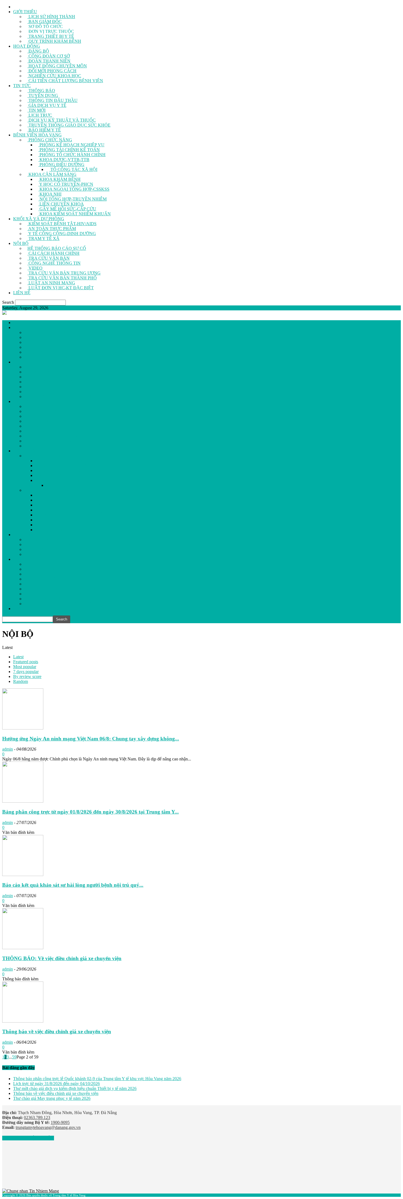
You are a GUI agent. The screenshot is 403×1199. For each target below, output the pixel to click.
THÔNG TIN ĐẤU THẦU (52, 100)
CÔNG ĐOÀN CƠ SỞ (48, 56)
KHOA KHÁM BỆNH (59, 179)
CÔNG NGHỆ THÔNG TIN (54, 263)
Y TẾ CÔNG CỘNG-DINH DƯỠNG (61, 233)
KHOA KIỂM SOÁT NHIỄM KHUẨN (74, 213)
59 (14, 1057)
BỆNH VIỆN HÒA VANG (37, 135)
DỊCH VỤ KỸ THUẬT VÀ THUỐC (61, 120)
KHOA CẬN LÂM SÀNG (51, 174)
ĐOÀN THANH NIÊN (48, 61)
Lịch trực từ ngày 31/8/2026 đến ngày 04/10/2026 (56, 1083)
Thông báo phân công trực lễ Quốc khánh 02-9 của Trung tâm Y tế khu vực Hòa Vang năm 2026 (97, 1078)
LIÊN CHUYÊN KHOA (61, 204)
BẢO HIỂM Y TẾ (44, 130)
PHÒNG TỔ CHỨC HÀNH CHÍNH (72, 154)
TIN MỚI (36, 110)
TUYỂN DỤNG (42, 95)
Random (20, 681)
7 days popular (26, 671)
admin (7, 749)
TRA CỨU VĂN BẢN (48, 258)
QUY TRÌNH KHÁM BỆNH (54, 41)
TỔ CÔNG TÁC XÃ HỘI (73, 169)
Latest (18, 656)
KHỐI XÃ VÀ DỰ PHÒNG (38, 218)
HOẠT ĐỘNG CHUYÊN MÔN (57, 66)
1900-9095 (60, 1122)
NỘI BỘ (21, 243)
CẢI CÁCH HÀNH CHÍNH (53, 253)
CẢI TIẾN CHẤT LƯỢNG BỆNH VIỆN (65, 80)
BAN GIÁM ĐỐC (44, 21)
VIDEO (34, 268)
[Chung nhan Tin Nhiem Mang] (30, 1191)
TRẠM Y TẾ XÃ (43, 238)
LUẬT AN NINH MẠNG (51, 283)
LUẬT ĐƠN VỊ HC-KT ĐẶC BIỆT (60, 287)
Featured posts (25, 661)
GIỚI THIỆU (25, 11)
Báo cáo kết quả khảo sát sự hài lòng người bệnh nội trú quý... (72, 885)
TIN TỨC (22, 85)
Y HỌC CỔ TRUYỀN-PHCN (65, 184)
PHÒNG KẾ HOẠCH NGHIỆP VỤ (71, 144)
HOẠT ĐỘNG (26, 46)
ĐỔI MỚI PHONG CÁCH (51, 70)
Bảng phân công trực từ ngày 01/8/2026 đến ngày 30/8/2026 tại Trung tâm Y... (90, 812)
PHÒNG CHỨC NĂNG (49, 140)
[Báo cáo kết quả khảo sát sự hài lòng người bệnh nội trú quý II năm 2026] (22, 874)
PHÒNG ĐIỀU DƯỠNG (61, 164)
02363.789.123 (37, 1117)
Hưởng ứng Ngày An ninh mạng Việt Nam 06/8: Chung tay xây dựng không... (90, 739)
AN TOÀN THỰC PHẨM (51, 228)
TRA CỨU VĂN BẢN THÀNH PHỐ (62, 278)
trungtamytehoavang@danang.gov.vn (48, 1127)
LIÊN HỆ (21, 292)
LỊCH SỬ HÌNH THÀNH (51, 16)
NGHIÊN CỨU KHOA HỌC (54, 75)
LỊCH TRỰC (39, 115)
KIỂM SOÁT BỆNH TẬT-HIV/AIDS (62, 223)
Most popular (24, 666)
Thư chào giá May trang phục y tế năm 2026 (51, 1098)
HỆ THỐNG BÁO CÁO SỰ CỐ (56, 248)
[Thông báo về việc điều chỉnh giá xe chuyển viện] (22, 1021)
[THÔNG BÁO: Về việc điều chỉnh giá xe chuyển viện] (22, 947)
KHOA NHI (49, 194)
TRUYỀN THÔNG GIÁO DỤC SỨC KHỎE (68, 125)
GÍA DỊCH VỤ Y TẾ (46, 105)
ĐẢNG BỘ (38, 51)
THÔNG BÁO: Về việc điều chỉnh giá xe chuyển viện (61, 958)
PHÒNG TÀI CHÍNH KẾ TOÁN (69, 149)
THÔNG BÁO (41, 90)
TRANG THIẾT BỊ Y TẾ (50, 36)
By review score (27, 676)
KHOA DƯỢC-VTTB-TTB (63, 159)
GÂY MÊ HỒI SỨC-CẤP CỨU (67, 209)
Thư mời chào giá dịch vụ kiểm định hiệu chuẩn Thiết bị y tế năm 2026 (75, 1088)
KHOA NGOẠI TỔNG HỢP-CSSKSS (73, 189)
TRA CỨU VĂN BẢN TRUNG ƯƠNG (64, 273)
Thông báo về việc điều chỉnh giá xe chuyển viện (56, 1031)
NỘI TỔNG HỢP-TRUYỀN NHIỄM (72, 199)
